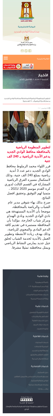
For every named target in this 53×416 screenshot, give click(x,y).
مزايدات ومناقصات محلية (38, 385)
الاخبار (37, 79)
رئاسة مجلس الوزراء (40, 290)
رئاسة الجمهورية (41, 282)
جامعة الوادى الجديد (40, 351)
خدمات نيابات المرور (40, 325)
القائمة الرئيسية (43, 59)
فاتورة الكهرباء (42, 329)
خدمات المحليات (41, 342)
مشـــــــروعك (43, 389)
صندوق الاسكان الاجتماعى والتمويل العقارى (31, 376)
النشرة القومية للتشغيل (38, 312)
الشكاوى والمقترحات (40, 316)
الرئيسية (44, 79)
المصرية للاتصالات (41, 346)
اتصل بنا (22, 403)
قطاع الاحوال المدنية (40, 359)
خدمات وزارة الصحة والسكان (37, 295)
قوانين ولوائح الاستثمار (39, 381)
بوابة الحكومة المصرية (39, 299)
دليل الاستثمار (43, 372)
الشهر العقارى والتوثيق (39, 355)
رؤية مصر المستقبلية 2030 (38, 286)
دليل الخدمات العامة (40, 320)
